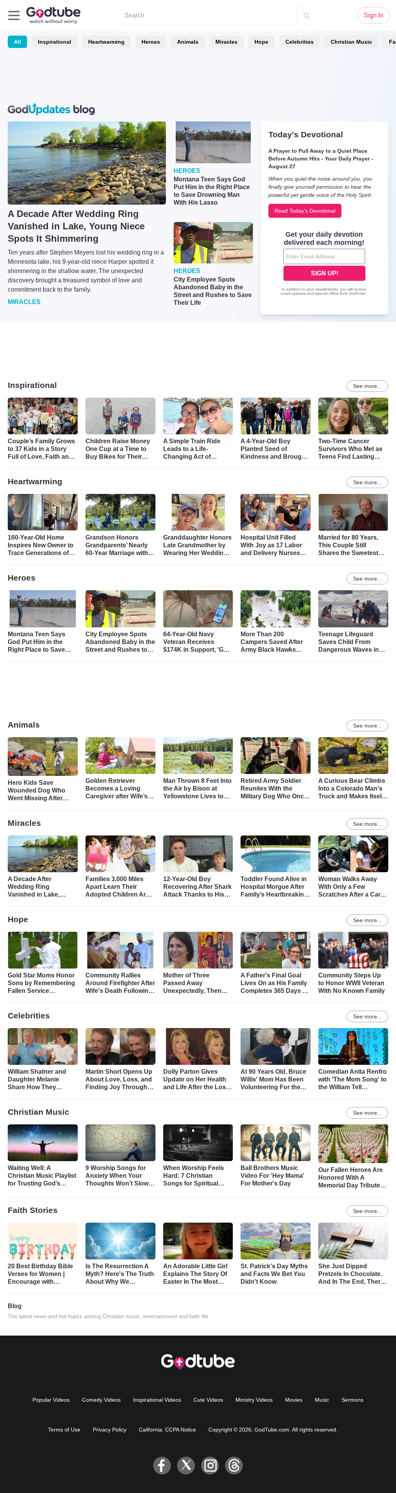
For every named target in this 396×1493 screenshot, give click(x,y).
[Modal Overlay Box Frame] (324, 264)
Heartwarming (106, 42)
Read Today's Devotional (305, 211)
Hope (261, 42)
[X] (186, 1465)
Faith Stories (33, 1210)
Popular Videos (51, 1400)
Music (322, 1400)
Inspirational (54, 42)
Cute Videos (208, 1400)
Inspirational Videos (157, 1400)
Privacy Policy (109, 1429)
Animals (187, 42)
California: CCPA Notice (167, 1429)
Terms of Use (64, 1429)
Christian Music (351, 42)
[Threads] (234, 1465)
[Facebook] (162, 1465)
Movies (293, 1400)
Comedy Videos (101, 1400)
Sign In (373, 15)
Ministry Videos (254, 1400)
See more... (367, 386)
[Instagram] (210, 1465)
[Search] (307, 15)
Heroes (151, 42)
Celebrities (299, 42)
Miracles (226, 42)
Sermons (352, 1400)
